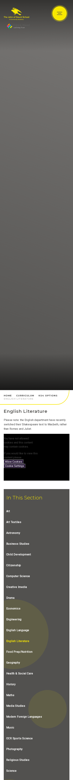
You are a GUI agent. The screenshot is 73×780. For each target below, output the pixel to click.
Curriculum (25, 395)
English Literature (19, 398)
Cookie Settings (14, 466)
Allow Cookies (13, 461)
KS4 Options (48, 395)
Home (8, 395)
